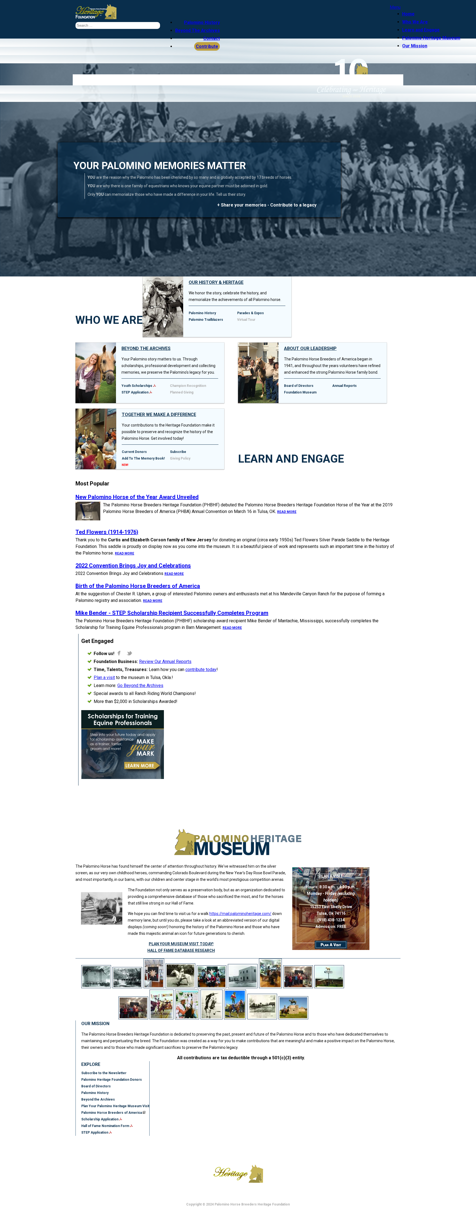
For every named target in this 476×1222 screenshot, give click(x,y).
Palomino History (202, 22)
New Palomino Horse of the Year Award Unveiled (137, 497)
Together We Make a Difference (159, 414)
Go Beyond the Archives (140, 685)
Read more (286, 512)
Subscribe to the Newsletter (103, 1073)
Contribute (207, 46)
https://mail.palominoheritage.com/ (240, 913)
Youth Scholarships (136, 386)
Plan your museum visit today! (181, 944)
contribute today (201, 669)
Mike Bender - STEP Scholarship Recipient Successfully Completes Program (171, 613)
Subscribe (178, 452)
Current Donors (134, 452)
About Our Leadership (310, 348)
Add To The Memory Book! (143, 458)
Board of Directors (298, 386)
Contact (211, 38)
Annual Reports (344, 386)
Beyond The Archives (197, 30)
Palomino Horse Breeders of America (112, 1113)
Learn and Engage (421, 29)
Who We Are (415, 22)
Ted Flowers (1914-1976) (106, 532)
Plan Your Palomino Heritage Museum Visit (115, 1106)
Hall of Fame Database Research (181, 950)
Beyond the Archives (146, 348)
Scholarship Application (100, 1119)
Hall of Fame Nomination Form (105, 1126)
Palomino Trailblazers (206, 320)
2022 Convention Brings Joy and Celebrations (133, 565)
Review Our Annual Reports (165, 661)
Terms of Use (207, 1147)
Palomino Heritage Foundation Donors (111, 1080)
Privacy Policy (244, 1147)
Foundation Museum (300, 392)
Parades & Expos (250, 313)
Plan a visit (104, 677)
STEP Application (134, 392)
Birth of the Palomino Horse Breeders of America (137, 586)
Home (408, 14)
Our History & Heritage (216, 282)
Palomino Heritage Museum (431, 37)
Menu (395, 7)
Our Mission (414, 45)
